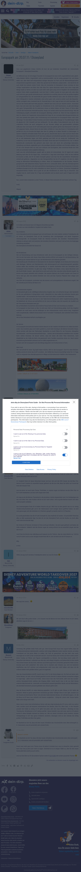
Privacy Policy (51, 469)
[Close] (75, 403)
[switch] (65, 433)
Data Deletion (29, 469)
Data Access (40, 469)
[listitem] (40, 429)
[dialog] (40, 436)
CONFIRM (26, 462)
